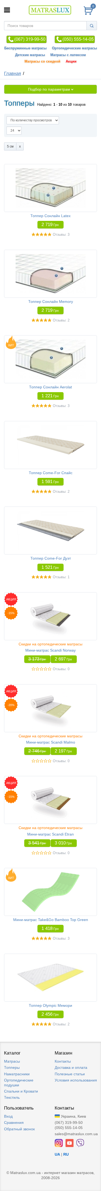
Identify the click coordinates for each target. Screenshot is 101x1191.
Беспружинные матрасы (25, 48)
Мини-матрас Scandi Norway (50, 650)
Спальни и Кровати (21, 1091)
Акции (71, 61)
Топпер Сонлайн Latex (50, 216)
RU (66, 1154)
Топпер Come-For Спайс (50, 473)
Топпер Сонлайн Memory (50, 301)
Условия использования (76, 1080)
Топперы (12, 1067)
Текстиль (12, 1097)
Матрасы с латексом (68, 55)
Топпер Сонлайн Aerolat (50, 387)
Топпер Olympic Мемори (50, 1005)
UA (57, 1154)
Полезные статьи (70, 1074)
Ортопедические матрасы (74, 48)
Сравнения (14, 1122)
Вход (8, 1116)
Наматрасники (17, 1074)
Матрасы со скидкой (42, 61)
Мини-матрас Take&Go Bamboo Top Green (50, 920)
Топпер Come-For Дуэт (50, 558)
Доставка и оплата (71, 1067)
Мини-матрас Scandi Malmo (50, 742)
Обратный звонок (19, 1129)
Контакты (63, 1061)
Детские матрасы (30, 55)
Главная (12, 73)
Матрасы (12, 1061)
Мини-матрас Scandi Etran (50, 834)
